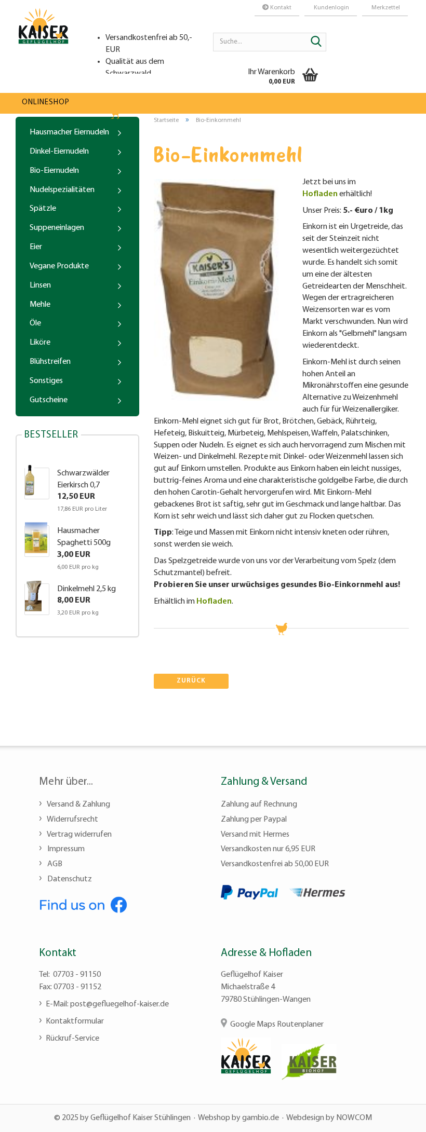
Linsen (40, 285)
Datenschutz (69, 879)
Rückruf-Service (72, 1038)
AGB (54, 864)
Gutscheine (49, 400)
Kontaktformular (75, 1021)
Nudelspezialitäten (62, 190)
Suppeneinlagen (57, 228)
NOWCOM (354, 1118)
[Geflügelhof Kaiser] (43, 36)
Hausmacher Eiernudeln (69, 132)
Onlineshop (46, 102)
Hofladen (320, 194)
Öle (35, 323)
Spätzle (43, 208)
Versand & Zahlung (78, 804)
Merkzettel (385, 8)
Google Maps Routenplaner (277, 1024)
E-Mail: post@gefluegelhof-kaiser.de (107, 1004)
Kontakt (280, 8)
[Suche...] (316, 42)
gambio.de (260, 1118)
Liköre (40, 342)
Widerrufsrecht (72, 819)
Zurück (191, 680)
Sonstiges (46, 381)
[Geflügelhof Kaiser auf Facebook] (83, 903)
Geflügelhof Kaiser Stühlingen (140, 1118)
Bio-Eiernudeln (54, 171)
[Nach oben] (397, 1116)
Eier (36, 247)
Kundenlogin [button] (330, 8)
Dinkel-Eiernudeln (59, 151)
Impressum (65, 849)
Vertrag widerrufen (79, 834)
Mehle (40, 305)
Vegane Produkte (59, 266)
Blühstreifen (50, 362)
